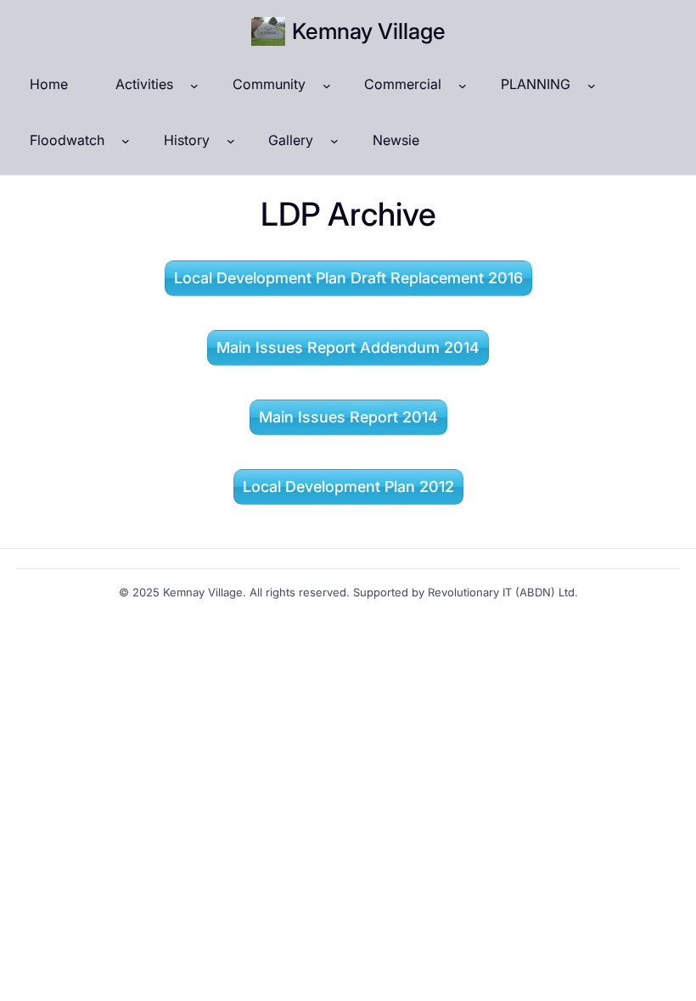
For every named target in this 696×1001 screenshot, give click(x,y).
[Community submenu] (327, 85)
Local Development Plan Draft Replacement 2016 (348, 278)
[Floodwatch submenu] (125, 141)
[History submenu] (231, 141)
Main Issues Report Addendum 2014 (348, 347)
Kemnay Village (369, 31)
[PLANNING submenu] (591, 85)
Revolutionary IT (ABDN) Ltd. (503, 592)
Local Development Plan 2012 (348, 486)
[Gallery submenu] (334, 141)
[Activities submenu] (194, 85)
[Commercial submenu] (462, 85)
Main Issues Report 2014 (348, 417)
